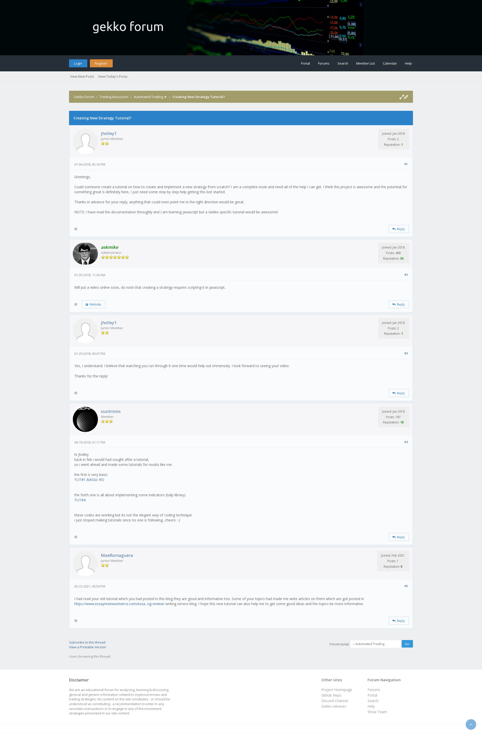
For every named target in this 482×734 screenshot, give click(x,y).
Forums (323, 63)
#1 (406, 164)
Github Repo (331, 695)
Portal (305, 63)
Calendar (390, 63)
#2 (406, 274)
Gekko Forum (84, 96)
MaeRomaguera (117, 555)
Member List (365, 63)
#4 (406, 442)
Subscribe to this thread (87, 642)
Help (408, 63)
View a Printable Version (87, 647)
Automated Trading (148, 96)
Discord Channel (334, 700)
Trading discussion (114, 96)
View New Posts (82, 76)
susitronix (111, 411)
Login (78, 63)
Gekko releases (333, 706)
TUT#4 (80, 500)
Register (101, 63)
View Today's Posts (113, 76)
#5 (406, 586)
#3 (406, 353)
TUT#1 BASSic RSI (89, 479)
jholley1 (109, 133)
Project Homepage (336, 689)
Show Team (377, 711)
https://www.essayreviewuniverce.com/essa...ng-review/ (119, 603)
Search (342, 63)
